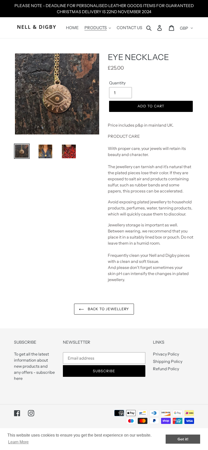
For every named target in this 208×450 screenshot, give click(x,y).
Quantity (117, 82)
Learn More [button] (18, 442)
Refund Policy (166, 368)
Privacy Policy (166, 354)
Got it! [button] (183, 439)
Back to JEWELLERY (107, 309)
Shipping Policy (167, 361)
